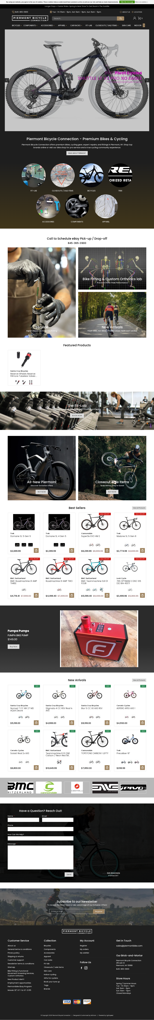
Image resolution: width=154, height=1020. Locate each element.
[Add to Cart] (36, 550)
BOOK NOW (77, 415)
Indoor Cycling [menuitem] (141, 25)
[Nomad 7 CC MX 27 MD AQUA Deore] (24, 694)
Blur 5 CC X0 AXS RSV (91, 708)
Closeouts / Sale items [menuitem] (106, 25)
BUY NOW (42, 492)
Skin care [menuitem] (48, 971)
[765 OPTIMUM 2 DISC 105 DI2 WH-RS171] (130, 567)
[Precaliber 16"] (130, 739)
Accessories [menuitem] (47, 25)
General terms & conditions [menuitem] (20, 949)
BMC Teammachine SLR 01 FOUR (94, 582)
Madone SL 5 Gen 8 (126, 536)
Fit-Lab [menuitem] (89, 25)
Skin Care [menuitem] (126, 25)
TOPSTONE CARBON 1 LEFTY (94, 753)
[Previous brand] (9, 787)
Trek (12, 533)
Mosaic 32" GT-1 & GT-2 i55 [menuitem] (19, 990)
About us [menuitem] (12, 945)
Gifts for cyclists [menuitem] (51, 978)
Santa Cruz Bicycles (19, 371)
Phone (10, 825)
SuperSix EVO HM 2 (90, 536)
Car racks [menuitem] (48, 960)
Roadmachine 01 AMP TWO (59, 581)
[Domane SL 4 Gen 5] (59, 522)
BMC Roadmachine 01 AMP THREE (23, 582)
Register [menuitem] (83, 945)
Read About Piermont (77, 153)
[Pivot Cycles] (133, 788)
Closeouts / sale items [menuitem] (54, 967)
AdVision (93, 1015)
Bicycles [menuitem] (16, 25)
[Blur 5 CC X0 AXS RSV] (95, 694)
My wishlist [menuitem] (84, 953)
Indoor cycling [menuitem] (50, 974)
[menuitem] (134, 18)
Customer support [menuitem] (16, 960)
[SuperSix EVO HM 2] (95, 522)
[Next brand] (144, 787)
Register (98, 911)
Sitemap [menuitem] (11, 967)
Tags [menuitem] (46, 985)
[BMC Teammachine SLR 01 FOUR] (95, 567)
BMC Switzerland (17, 578)
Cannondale (86, 533)
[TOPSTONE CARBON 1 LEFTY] (95, 739)
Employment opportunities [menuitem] (19, 983)
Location (138, 12)
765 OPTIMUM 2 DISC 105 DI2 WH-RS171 (129, 582)
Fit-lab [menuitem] (47, 964)
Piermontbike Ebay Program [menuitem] (20, 986)
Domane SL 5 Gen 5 (20, 536)
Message (12, 844)
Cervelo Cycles (123, 705)
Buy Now (13, 646)
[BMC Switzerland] (20, 788)
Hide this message (127, 2)
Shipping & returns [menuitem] (16, 956)
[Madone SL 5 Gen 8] (130, 522)
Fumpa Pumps (18, 631)
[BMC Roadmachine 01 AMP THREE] (24, 567)
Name (11, 816)
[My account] (134, 19)
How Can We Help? (16, 835)
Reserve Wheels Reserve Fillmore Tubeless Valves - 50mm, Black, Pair (23, 376)
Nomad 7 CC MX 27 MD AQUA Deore (22, 709)
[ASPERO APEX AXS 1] (130, 694)
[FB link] (81, 968)
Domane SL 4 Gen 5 (56, 536)
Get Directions (113, 873)
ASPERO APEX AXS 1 (126, 708)
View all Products (139, 508)
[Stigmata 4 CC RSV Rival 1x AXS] (59, 694)
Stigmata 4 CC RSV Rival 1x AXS (59, 709)
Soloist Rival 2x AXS (19, 753)
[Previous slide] (7, 80)
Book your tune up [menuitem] (52, 982)
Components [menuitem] (29, 25)
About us (126, 12)
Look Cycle (121, 578)
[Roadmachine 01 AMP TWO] (59, 567)
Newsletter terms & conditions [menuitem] (21, 964)
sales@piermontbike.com (129, 945)
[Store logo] (30, 20)
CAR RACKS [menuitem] (75, 25)
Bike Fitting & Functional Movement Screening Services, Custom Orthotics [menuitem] (21, 973)
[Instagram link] (86, 968)
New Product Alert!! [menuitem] (16, 979)
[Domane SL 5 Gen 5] (24, 522)
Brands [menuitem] (47, 989)
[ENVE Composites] (105, 788)
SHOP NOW (19, 85)
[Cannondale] (49, 788)
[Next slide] (147, 80)
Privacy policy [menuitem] (13, 953)
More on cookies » (141, 2)
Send (69, 874)
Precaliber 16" (123, 753)
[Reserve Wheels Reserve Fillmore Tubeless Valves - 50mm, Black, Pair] (24, 359)
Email (45, 816)
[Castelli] (77, 788)
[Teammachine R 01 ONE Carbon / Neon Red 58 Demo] (59, 739)
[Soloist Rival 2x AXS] (24, 739)
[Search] (120, 18)
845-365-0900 (21, 12)
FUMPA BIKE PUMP (18, 635)
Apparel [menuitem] (61, 25)
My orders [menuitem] (84, 949)
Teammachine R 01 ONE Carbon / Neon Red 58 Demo (58, 755)
